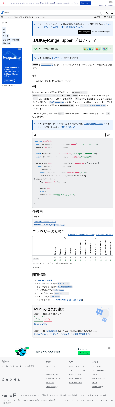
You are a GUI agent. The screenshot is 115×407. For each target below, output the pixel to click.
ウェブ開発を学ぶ (98, 370)
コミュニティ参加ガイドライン (91, 395)
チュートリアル (97, 378)
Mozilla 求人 (50, 374)
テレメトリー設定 (57, 395)
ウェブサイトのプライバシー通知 (32, 395)
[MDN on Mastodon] (15, 379)
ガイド (93, 374)
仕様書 (5, 36)
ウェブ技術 (95, 366)
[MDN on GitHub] (3, 379)
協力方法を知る (40, 324)
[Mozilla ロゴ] (9, 395)
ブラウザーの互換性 (11, 40)
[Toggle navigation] (112, 12)
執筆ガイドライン (75, 374)
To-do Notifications (58, 300)
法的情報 (71, 395)
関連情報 (6, 43)
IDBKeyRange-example (93, 124)
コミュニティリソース (77, 370)
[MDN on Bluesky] (7, 379)
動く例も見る (69, 127)
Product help (50, 387)
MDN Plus (49, 382)
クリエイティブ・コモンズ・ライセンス (88, 400)
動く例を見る (74, 300)
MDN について (51, 366)
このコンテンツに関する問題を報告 (74, 334)
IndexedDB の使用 (44, 280)
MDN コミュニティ (75, 366)
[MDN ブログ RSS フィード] (19, 379)
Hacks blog (95, 387)
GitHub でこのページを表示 (45, 334)
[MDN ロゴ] (6, 361)
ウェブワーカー (58, 58)
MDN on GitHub (74, 382)
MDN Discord (73, 378)
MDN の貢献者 (51, 331)
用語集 (93, 382)
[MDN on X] (11, 379)
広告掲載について (52, 378)
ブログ (48, 370)
